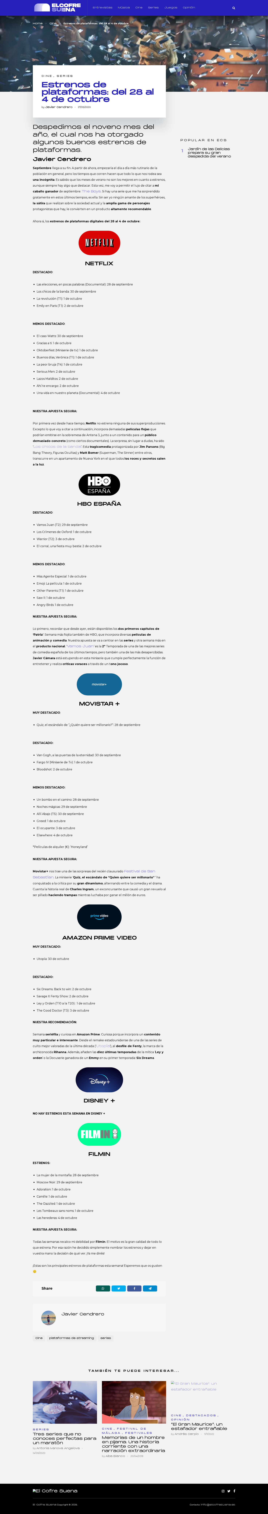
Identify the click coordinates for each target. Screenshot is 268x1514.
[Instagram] (223, 1491)
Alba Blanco (115, 1456)
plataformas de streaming (71, 1338)
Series (153, 7)
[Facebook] (234, 1491)
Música (124, 7)
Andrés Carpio (186, 1434)
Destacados (201, 1415)
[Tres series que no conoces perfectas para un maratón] (65, 1402)
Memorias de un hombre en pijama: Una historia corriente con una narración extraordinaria (133, 1444)
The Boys (91, 191)
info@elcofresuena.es (218, 1505)
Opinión (189, 7)
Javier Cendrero (59, 107)
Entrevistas (102, 7)
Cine (139, 7)
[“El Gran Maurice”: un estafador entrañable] (203, 1395)
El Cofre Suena (44, 1505)
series (105, 1338)
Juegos (170, 7)
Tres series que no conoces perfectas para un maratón (64, 1438)
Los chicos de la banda (57, 447)
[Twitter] (228, 1491)
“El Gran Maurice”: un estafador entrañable (199, 1426)
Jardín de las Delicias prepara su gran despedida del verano (209, 153)
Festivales (139, 1433)
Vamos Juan (80, 646)
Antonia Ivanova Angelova (58, 1448)
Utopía (103, 1046)
